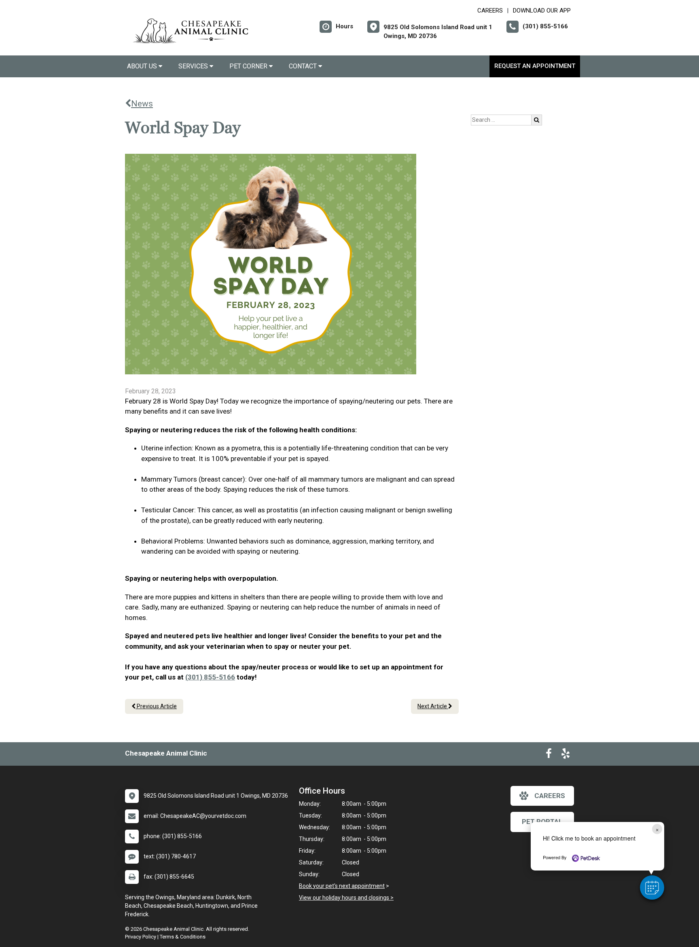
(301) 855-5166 (210, 677)
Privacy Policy (140, 937)
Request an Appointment (534, 66)
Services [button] (194, 66)
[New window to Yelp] (565, 755)
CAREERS (490, 10)
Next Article (432, 706)
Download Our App (542, 10)
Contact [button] (303, 66)
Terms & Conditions (182, 937)
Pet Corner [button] (249, 66)
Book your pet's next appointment (342, 886)
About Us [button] (143, 66)
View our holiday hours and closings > (346, 897)
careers (549, 796)
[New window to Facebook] (549, 755)
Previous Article (156, 706)
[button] (652, 887)
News (142, 103)
